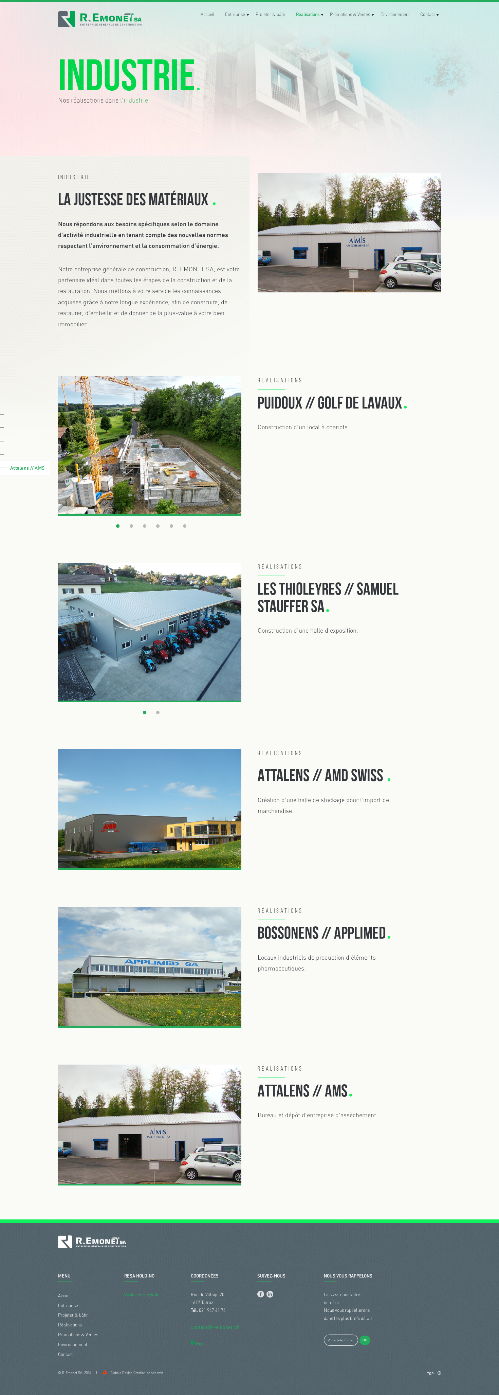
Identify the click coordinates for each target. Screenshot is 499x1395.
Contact (427, 14)
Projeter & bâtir (270, 14)
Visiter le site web (141, 1294)
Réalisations (307, 14)
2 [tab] (131, 526)
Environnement (395, 14)
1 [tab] (117, 526)
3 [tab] (144, 526)
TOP (430, 1374)
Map (199, 1343)
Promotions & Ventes (350, 14)
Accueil (208, 14)
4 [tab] (157, 526)
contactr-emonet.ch (215, 1327)
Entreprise (235, 14)
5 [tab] (171, 526)
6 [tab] (184, 526)
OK (365, 1340)
